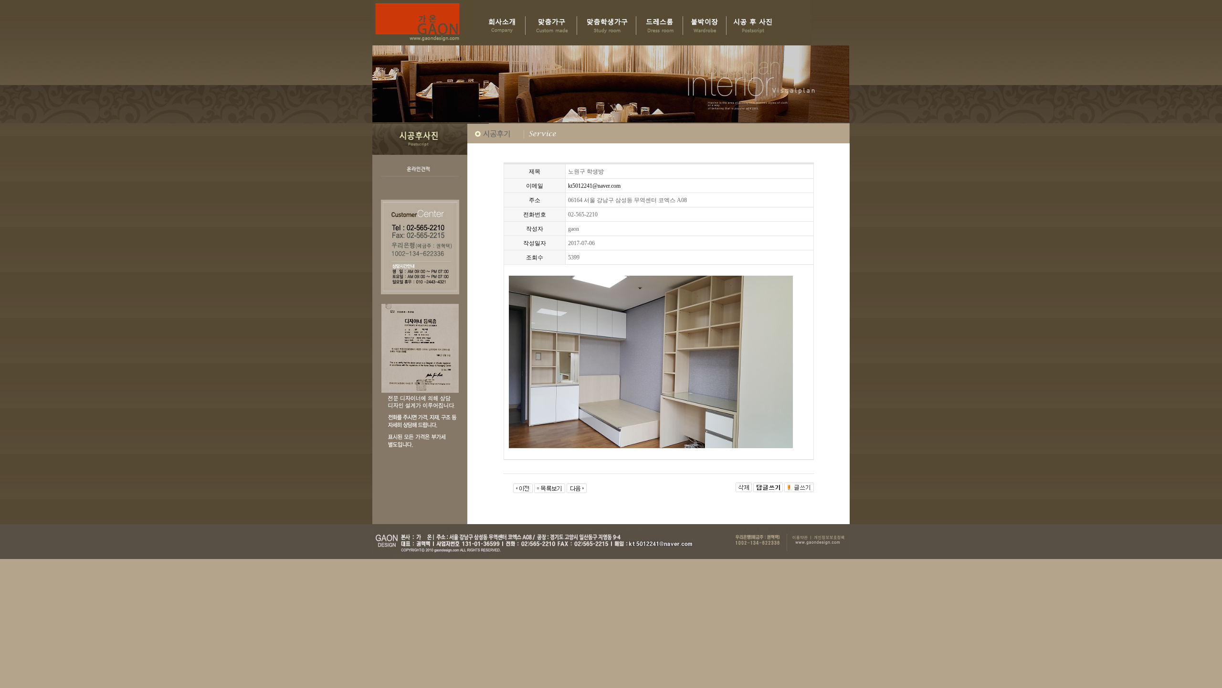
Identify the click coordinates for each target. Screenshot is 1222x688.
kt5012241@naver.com (594, 186)
